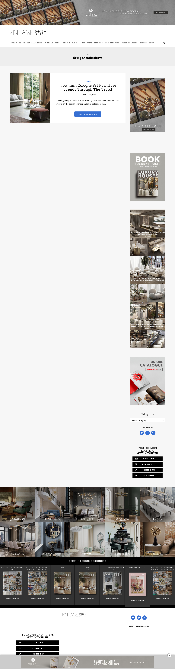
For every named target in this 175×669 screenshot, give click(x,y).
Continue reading (88, 114)
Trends (87, 81)
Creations (16, 43)
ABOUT (131, 626)
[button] (172, 588)
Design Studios (71, 43)
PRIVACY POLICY (142, 626)
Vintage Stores (53, 43)
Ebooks (143, 43)
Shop (151, 43)
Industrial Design (33, 43)
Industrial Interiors (92, 43)
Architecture (112, 43)
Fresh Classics (130, 43)
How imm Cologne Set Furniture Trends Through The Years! (87, 87)
